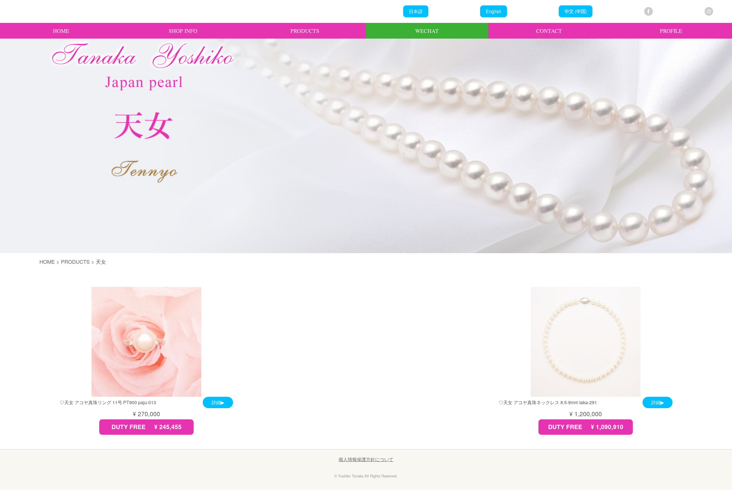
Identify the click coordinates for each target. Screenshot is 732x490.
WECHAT (427, 30)
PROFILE (671, 30)
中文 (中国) (575, 11)
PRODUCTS (305, 30)
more (146, 361)
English (493, 11)
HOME (61, 30)
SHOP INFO (183, 30)
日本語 (416, 11)
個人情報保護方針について (366, 459)
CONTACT (549, 30)
